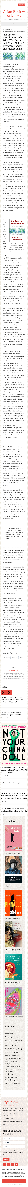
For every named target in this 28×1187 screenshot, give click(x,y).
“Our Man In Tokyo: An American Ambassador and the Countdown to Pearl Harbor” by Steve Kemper (12, 699)
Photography (13, 1066)
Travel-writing (9, 1083)
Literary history (8, 1061)
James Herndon (8, 29)
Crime (6, 1040)
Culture (10, 1040)
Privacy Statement (18, 1184)
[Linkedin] (16, 1164)
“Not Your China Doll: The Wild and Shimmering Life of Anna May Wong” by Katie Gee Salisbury (14, 769)
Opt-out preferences (9, 1184)
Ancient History (8, 1031)
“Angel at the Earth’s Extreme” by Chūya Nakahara (14, 885)
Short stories (17, 1069)
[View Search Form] (4, 4)
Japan (7, 1058)
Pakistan (20, 1064)
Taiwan (16, 1077)
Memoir (15, 1061)
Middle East (8, 1064)
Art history (16, 1031)
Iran (18, 1055)
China (8, 1037)
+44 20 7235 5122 (9, 1118)
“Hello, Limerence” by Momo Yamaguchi (14, 1016)
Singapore (7, 1071)
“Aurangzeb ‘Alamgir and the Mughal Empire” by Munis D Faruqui (13, 983)
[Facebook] (14, 653)
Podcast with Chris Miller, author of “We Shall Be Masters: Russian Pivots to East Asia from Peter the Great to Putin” (14, 795)
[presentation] (14, 744)
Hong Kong (17, 1049)
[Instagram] (8, 1164)
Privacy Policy (12, 1152)
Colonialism (18, 1037)
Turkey (15, 1083)
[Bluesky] (12, 1164)
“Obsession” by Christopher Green (12, 853)
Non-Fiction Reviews (19, 31)
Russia (10, 1069)
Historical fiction (10, 1045)
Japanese (13, 1059)
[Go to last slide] (3, 692)
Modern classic (15, 1064)
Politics (18, 1066)
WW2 (19, 1083)
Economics (7, 657)
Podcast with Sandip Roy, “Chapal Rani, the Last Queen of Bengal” (13, 950)
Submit (6, 1159)
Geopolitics (15, 657)
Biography (9, 1034)
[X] (11, 653)
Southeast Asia (9, 1077)
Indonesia (21, 1052)
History (9, 1048)
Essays (11, 1043)
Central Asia (16, 1034)
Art (12, 1031)
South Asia (9, 1074)
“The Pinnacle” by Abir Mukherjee (12, 918)
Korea (19, 1059)
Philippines (7, 1066)
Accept (14, 1181)
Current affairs (17, 1040)
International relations (10, 1055)
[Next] (9, 692)
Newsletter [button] (21, 4)
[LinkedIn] (17, 653)
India (15, 1052)
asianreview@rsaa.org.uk (16, 1121)
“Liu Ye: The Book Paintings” (10, 783)
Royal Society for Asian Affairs (10, 1110)
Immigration (8, 1053)
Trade (21, 657)
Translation (10, 1080)
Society (12, 1071)
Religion (6, 1069)
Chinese (13, 1037)
